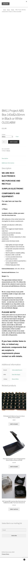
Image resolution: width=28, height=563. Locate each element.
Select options (14, 509)
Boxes (8, 9)
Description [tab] (5, 158)
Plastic (12, 9)
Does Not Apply (16, 374)
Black (13, 379)
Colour (3, 134)
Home (4, 9)
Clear (17, 136)
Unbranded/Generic (17, 370)
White (17, 379)
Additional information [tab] (8, 163)
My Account (4, 560)
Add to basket (14, 142)
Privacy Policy (5, 554)
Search (14, 560)
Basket (22, 559)
